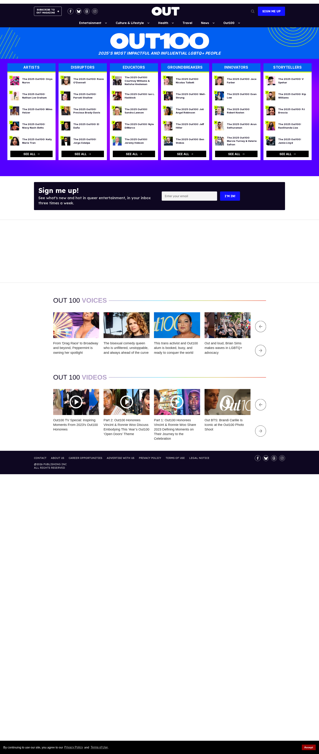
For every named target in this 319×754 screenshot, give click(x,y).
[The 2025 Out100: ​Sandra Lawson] (117, 111)
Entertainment (90, 23)
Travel (187, 23)
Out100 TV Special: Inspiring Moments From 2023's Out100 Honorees (75, 424)
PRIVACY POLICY (150, 458)
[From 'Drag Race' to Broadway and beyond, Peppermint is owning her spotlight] (76, 325)
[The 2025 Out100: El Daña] (65, 126)
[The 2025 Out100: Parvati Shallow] (65, 95)
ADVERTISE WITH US (120, 458)
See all (29, 154)
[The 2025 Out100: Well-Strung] (168, 95)
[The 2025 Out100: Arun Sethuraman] (219, 126)
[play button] (76, 402)
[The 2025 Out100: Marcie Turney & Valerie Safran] (219, 141)
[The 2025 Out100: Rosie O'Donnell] (65, 80)
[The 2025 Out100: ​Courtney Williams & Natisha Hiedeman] (117, 80)
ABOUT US (57, 458)
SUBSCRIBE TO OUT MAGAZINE (45, 11)
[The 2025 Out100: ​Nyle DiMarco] (117, 126)
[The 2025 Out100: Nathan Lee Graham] (14, 95)
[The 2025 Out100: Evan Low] (219, 95)
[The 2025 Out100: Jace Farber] (219, 80)
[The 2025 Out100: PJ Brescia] (270, 111)
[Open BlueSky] (79, 11)
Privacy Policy (73, 747)
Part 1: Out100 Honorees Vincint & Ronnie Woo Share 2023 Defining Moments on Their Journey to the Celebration (175, 429)
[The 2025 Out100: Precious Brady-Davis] (65, 111)
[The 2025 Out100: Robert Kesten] (219, 111)
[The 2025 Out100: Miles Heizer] (14, 111)
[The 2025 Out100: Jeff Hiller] (168, 126)
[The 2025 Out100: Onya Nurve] (14, 80)
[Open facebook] (70, 11)
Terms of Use (99, 747)
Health (163, 23)
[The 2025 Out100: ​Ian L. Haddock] (117, 95)
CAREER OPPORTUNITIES (85, 458)
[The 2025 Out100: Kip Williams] (270, 95)
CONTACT (40, 458)
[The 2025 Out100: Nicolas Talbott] (168, 80)
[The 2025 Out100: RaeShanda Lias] (270, 126)
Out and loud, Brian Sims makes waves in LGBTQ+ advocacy (223, 347)
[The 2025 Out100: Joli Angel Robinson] (168, 111)
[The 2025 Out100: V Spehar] (270, 80)
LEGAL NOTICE (199, 458)
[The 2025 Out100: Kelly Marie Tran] (14, 141)
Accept (308, 747)
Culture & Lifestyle (130, 23)
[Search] (253, 11)
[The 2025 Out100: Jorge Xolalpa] (65, 141)
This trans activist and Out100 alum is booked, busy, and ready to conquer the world (176, 347)
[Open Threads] (87, 11)
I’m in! (230, 196)
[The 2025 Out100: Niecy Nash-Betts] (14, 126)
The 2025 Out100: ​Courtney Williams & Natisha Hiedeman (137, 81)
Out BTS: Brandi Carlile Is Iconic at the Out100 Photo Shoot (224, 424)
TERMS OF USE (175, 458)
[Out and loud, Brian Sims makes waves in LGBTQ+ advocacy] (228, 325)
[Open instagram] (95, 11)
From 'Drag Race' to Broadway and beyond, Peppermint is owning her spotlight (75, 347)
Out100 (228, 23)
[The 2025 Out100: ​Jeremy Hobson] (117, 141)
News (205, 23)
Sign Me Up (271, 11)
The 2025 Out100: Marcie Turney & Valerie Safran (242, 141)
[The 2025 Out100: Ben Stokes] (168, 141)
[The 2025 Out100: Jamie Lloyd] (270, 141)
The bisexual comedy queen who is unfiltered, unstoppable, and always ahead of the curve (126, 347)
